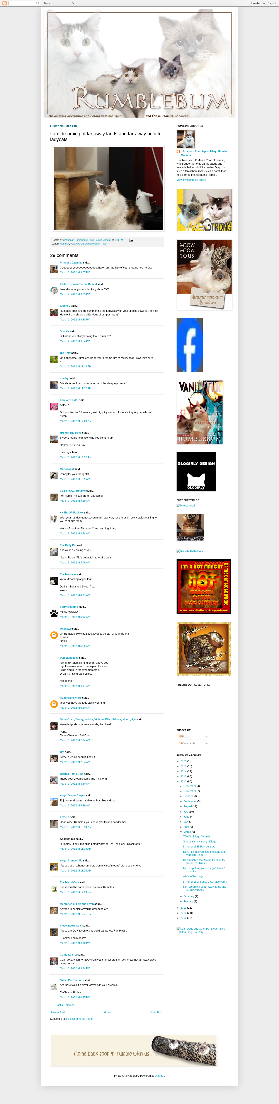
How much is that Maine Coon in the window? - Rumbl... (204, 862)
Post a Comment (65, 1005)
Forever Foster (69, 400)
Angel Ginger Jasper (72, 795)
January (189, 901)
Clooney (65, 305)
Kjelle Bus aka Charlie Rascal (78, 284)
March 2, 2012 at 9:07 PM (75, 272)
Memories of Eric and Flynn (77, 904)
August (188, 806)
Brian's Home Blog (71, 773)
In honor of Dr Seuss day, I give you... (205, 881)
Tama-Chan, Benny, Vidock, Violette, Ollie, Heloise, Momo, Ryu (98, 719)
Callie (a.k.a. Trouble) (73, 490)
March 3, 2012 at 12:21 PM (76, 892)
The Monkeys (68, 574)
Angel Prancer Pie (71, 860)
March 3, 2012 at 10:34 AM (76, 827)
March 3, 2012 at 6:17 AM (75, 685)
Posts (185, 736)
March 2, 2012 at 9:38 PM (75, 319)
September (190, 801)
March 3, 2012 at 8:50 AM (75, 783)
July (186, 811)
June (187, 816)
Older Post (156, 1012)
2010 (183, 913)
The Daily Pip (68, 545)
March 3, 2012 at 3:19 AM (75, 500)
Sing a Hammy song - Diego (199, 841)
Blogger (159, 1075)
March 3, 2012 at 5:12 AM (75, 616)
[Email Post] (130, 240)
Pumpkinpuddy (69, 657)
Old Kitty (65, 353)
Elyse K (65, 817)
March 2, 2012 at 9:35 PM (75, 294)
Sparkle (65, 331)
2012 (183, 781)
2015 (183, 766)
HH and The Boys (71, 432)
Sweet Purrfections (72, 980)
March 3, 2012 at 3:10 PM (75, 943)
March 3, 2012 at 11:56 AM (75, 870)
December (190, 786)
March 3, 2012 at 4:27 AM (75, 595)
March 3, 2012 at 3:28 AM (75, 533)
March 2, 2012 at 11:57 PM (75, 388)
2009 (183, 918)
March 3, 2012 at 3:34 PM (75, 968)
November (190, 791)
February (189, 896)
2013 (183, 776)
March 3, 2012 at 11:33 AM (75, 848)
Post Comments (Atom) (80, 1018)
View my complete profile (191, 179)
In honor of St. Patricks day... (199, 846)
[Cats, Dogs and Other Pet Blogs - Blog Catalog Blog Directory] (203, 932)
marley (64, 378)
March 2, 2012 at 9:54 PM (75, 341)
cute (72, 243)
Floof (104, 243)
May (186, 821)
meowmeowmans (71, 925)
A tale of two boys (193, 876)
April (187, 826)
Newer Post (58, 1012)
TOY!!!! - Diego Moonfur (197, 836)
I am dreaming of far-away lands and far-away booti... (204, 888)
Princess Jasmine (71, 262)
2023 (183, 761)
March (188, 832)
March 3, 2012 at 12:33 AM (76, 457)
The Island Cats (69, 882)
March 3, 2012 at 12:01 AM (76, 421)
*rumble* (64, 243)
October (189, 796)
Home (107, 1012)
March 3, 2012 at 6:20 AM (75, 707)
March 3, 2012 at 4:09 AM (75, 562)
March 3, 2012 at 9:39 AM (75, 805)
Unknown (65, 628)
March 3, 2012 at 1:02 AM (75, 479)
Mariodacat (67, 469)
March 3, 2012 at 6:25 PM (75, 997)
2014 (183, 771)
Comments (188, 743)
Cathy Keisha (68, 954)
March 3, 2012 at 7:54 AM (75, 762)
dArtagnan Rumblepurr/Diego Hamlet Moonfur (204, 153)
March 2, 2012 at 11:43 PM (75, 366)
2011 (183, 907)
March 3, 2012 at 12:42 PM (76, 914)
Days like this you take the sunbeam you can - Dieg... (204, 853)
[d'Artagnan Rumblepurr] (190, 371)
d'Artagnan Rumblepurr (88, 243)
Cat (62, 752)
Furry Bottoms (69, 606)
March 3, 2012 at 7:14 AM (75, 740)
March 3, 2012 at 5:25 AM (75, 646)
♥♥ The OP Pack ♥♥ (71, 512)
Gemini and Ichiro (71, 697)
